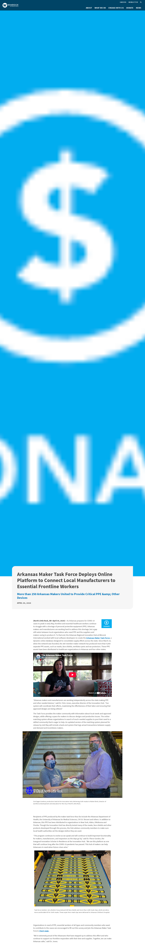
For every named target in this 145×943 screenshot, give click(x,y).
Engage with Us (116, 8)
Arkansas (90, 638)
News (138, 8)
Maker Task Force (102, 638)
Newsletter (133, 2)
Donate (129, 8)
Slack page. (44, 931)
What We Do (100, 8)
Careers (123, 2)
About (89, 8)
